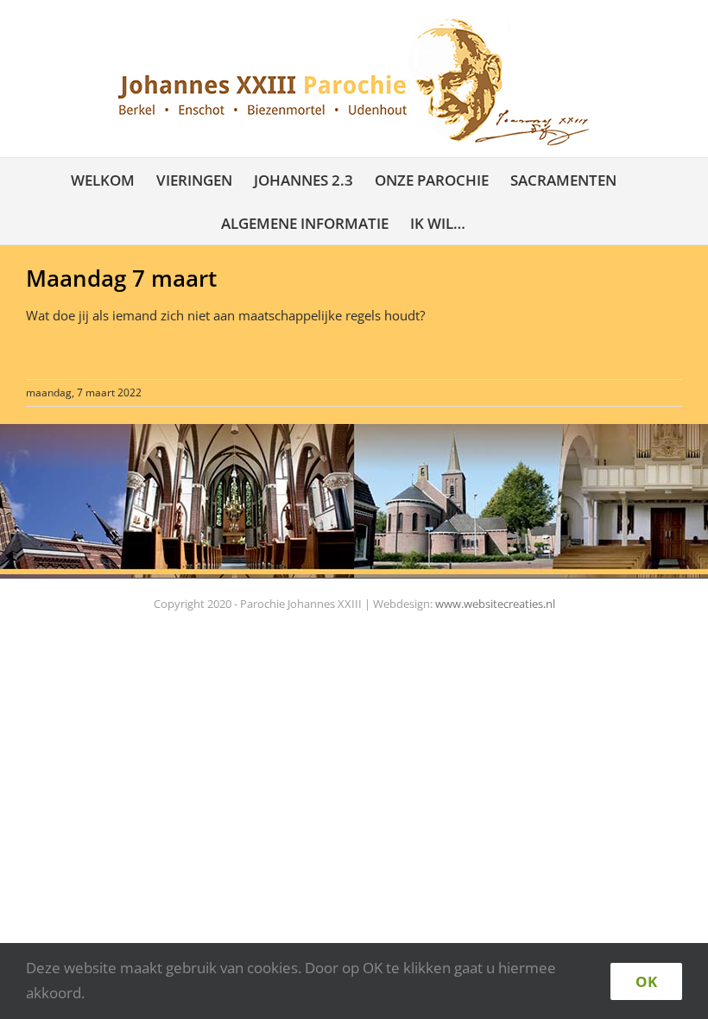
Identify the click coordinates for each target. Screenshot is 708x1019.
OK (646, 981)
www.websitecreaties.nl (495, 603)
